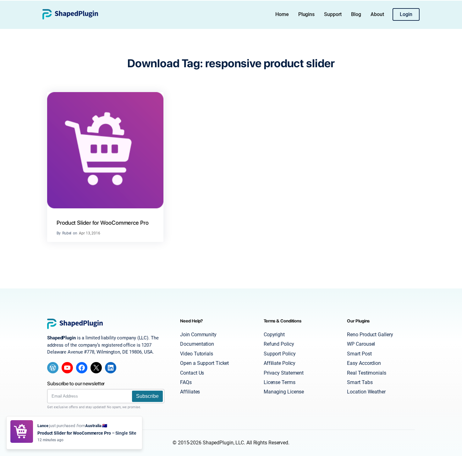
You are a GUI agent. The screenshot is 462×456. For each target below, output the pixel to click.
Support (333, 14)
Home (282, 14)
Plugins (306, 14)
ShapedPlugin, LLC (223, 443)
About (377, 14)
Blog (356, 14)
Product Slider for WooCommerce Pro (103, 222)
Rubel (67, 233)
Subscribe (147, 396)
